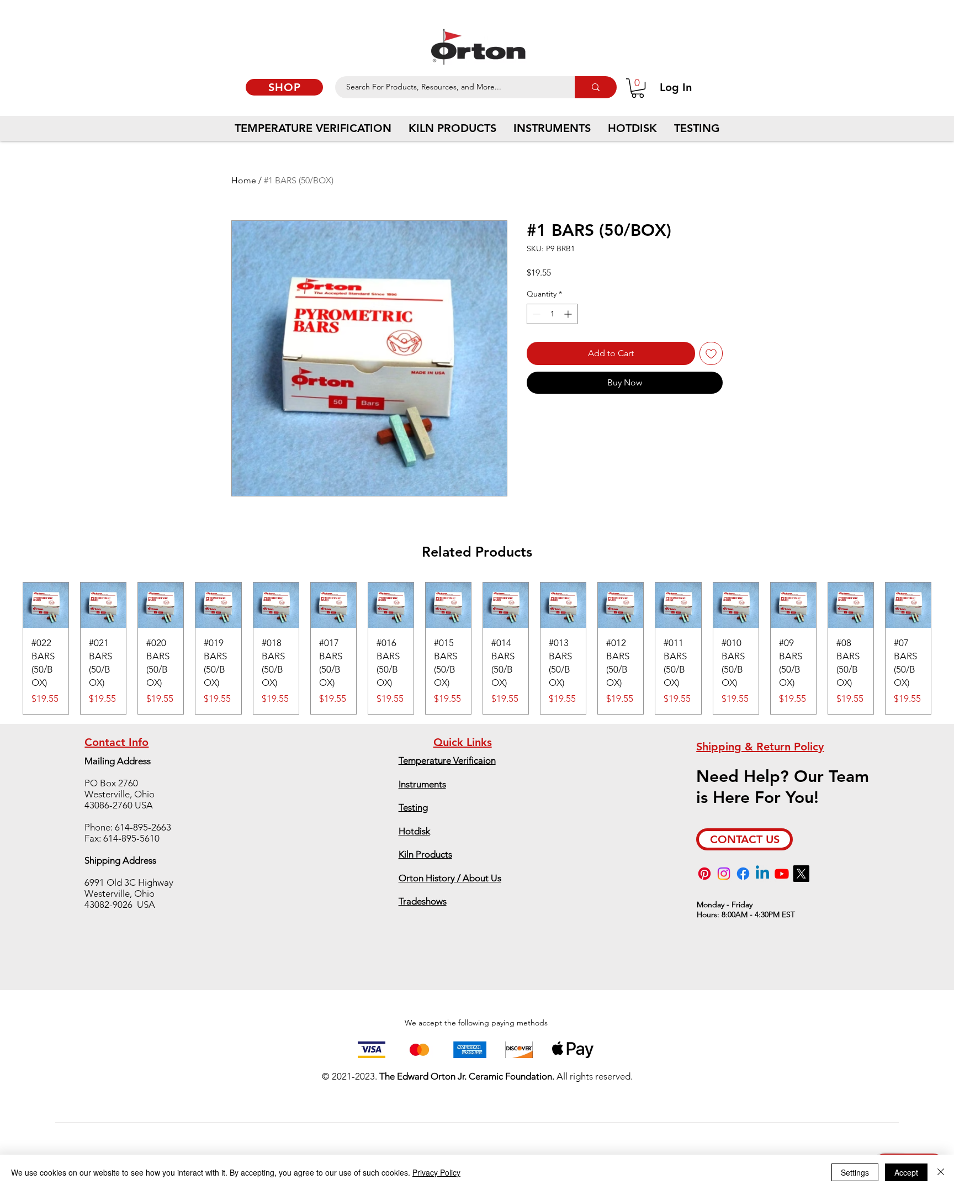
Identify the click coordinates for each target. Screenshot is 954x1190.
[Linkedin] (762, 873)
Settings (855, 1172)
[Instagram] (724, 873)
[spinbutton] (552, 314)
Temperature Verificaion (447, 760)
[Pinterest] (704, 873)
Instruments (422, 784)
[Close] (940, 1172)
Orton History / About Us (450, 878)
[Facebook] (743, 873)
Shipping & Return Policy (760, 746)
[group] (477, 648)
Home (243, 180)
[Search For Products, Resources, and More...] (596, 87)
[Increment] (569, 314)
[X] (801, 873)
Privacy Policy (436, 1172)
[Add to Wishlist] (711, 353)
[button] (637, 88)
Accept (906, 1172)
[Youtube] (781, 873)
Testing (413, 807)
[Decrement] (535, 314)
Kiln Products (425, 854)
